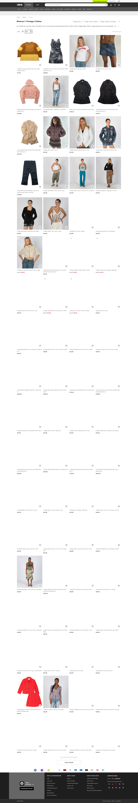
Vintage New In (77, 21)
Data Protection (50, 793)
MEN (37, 5)
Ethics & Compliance (52, 795)
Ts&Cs (113, 801)
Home (18, 17)
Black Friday (90, 785)
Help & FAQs (112, 1)
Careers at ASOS (71, 781)
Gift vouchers (90, 781)
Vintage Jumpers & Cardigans (108, 21)
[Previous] (71, 21)
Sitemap (49, 790)
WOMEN (28, 5)
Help (48, 778)
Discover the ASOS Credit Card (94, 790)
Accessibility (118, 801)
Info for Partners (90, 788)
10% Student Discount (52, 788)
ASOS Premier (50, 785)
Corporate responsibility (72, 783)
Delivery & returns (51, 783)
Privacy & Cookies (106, 801)
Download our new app (100, 1)
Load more (69, 762)
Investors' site (70, 785)
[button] (109, 784)
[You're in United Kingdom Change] (119, 1)
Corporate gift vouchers (92, 783)
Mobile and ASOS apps (92, 778)
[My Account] (111, 4)
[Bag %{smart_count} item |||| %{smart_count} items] (119, 4)
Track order (49, 781)
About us (69, 778)
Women (24, 17)
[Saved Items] (115, 4)
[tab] (19, 9)
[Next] (120, 21)
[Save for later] (40, 65)
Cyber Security (70, 788)
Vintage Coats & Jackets (91, 21)
